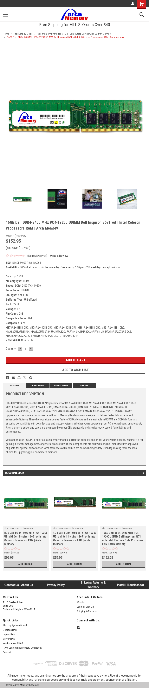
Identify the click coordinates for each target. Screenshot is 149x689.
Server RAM (9, 639)
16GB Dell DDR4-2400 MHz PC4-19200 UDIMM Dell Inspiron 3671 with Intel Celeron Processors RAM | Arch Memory (65, 37)
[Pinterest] (30, 377)
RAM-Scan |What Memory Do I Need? (22, 647)
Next (143, 113)
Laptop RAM (9, 634)
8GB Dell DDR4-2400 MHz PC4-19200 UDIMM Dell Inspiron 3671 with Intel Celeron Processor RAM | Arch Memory (25, 538)
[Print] (19, 377)
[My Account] (132, 3)
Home (6, 34)
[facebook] (78, 627)
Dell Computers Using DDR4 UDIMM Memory (88, 34)
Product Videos (61, 385)
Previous (6, 113)
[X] (24, 377)
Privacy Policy (56, 585)
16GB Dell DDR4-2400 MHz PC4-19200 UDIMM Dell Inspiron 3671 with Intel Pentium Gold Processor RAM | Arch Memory (123, 538)
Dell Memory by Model (49, 34)
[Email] (13, 377)
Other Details (37, 385)
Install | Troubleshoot (130, 585)
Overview (14, 385)
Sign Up (90, 606)
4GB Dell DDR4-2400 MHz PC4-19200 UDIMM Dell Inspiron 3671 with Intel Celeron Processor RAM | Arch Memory (74, 538)
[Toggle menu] (5, 14)
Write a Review (59, 255)
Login (79, 606)
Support (7, 652)
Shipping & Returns (87, 611)
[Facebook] (7, 377)
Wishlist (81, 602)
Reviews (84, 385)
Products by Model (23, 34)
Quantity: (11, 348)
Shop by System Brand (15, 625)
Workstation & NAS (13, 643)
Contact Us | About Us (18, 585)
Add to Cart (26, 564)
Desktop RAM (10, 630)
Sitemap (34, 685)
